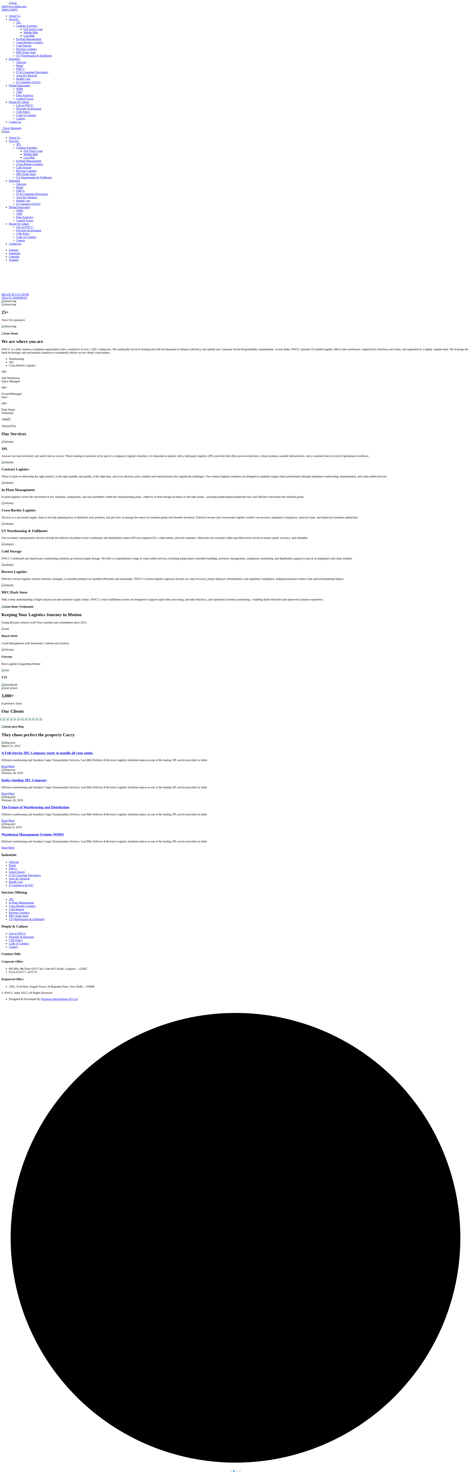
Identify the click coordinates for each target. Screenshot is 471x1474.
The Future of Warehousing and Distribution (35, 807)
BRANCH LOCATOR (15, 294)
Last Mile (29, 35)
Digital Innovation (19, 85)
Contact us (15, 121)
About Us (14, 15)
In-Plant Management (28, 39)
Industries (14, 59)
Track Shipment (11, 128)
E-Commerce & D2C (28, 82)
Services (14, 19)
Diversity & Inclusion (28, 108)
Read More (8, 766)
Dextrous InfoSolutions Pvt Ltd (59, 999)
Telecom (21, 62)
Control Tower (24, 98)
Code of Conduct (26, 115)
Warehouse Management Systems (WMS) (32, 834)
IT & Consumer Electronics (32, 72)
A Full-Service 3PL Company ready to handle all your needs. (47, 753)
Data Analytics (24, 95)
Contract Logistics (26, 25)
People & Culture (19, 102)
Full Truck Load (33, 29)
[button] (231, 1471)
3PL (18, 22)
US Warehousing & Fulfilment (34, 55)
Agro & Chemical (26, 75)
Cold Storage (23, 45)
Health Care (23, 78)
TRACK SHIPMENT (14, 297)
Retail (19, 65)
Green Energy (17, 872)
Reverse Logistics (26, 49)
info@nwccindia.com (13, 6)
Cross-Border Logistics (29, 42)
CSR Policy (23, 112)
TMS (19, 92)
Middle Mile (31, 32)
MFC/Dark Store (26, 52)
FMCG (20, 68)
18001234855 (9, 9)
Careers (20, 118)
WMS (19, 88)
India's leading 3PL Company (24, 780)
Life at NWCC (24, 105)
